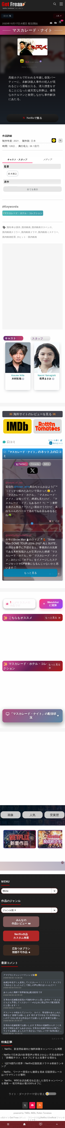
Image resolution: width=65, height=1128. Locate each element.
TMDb (27, 1112)
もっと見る (51, 617)
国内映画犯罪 (9, 236)
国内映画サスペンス (42, 227)
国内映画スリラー (11, 232)
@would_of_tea (14, 482)
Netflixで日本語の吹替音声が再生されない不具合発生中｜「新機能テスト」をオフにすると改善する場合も (32, 1056)
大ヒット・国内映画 (27, 236)
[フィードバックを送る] (51, 22)
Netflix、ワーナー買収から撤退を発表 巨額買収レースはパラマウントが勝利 (31, 1073)
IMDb (33, 1112)
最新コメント (9, 963)
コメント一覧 (57, 1038)
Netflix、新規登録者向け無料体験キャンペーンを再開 (33, 1048)
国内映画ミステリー (48, 232)
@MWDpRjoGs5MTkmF (19, 535)
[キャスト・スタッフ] (17, 160)
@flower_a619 (22, 486)
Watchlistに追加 (51, 604)
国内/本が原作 (14, 227)
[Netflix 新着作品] (19, 839)
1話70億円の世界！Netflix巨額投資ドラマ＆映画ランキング (32, 1064)
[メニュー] (61, 4)
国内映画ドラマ (29, 232)
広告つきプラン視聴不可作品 (21, 950)
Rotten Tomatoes (44, 1112)
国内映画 (26, 227)
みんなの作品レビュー (20, 921)
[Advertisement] (32, 286)
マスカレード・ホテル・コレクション (23, 212)
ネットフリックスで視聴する (32, 118)
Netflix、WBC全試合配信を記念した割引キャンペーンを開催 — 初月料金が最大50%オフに (32, 1082)
